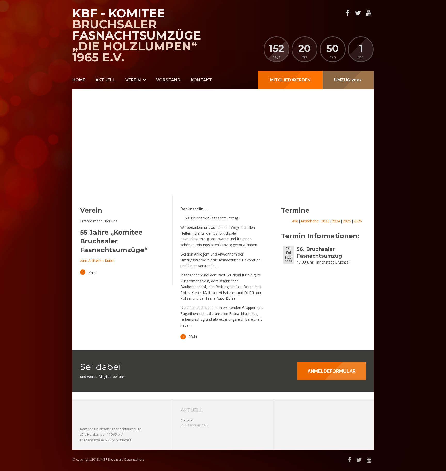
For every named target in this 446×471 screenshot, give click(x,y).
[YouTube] (368, 13)
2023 (325, 221)
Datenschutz (134, 459)
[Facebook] (348, 13)
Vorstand (168, 79)
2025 (347, 221)
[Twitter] (358, 13)
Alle (295, 221)
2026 (358, 221)
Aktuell (105, 79)
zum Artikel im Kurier (97, 260)
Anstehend (309, 221)
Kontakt (201, 79)
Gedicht (187, 420)
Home (78, 79)
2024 (336, 221)
